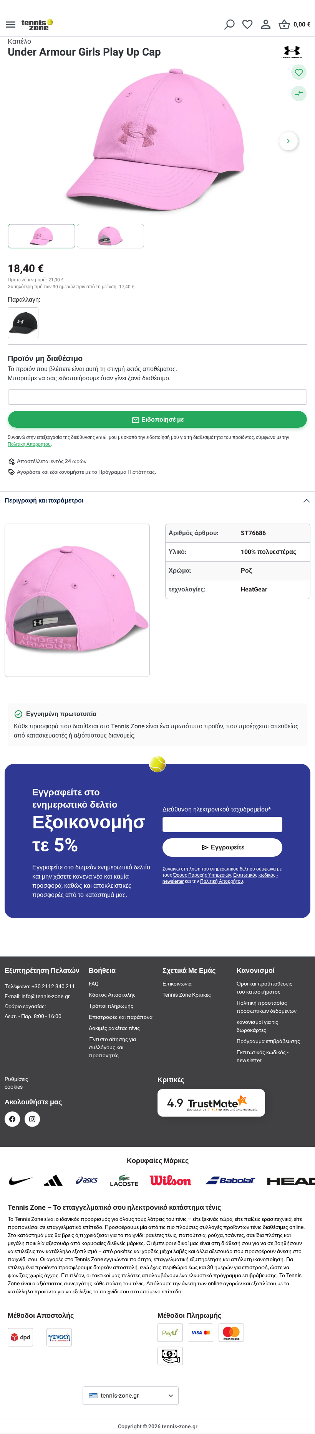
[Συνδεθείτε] (266, 24)
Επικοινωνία (177, 984)
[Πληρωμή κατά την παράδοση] (170, 1356)
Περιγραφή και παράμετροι (44, 500)
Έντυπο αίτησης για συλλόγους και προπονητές (112, 1047)
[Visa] (200, 1332)
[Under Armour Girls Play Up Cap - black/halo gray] (23, 322)
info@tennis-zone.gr (46, 996)
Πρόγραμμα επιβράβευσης (268, 1041)
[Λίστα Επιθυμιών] (247, 24)
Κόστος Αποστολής (112, 995)
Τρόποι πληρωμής (111, 1006)
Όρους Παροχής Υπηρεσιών (202, 875)
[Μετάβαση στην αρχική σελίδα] (37, 24)
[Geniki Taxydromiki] (59, 1337)
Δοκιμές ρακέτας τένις (114, 1028)
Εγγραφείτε (227, 847)
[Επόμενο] (288, 141)
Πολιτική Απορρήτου (29, 444)
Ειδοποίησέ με (162, 419)
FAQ (94, 984)
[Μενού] (11, 24)
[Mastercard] (231, 1332)
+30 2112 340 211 (53, 986)
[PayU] (170, 1332)
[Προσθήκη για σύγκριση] (299, 93)
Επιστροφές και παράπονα (121, 1017)
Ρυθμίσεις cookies (12, 1083)
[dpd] (20, 1337)
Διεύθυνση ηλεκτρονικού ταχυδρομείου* (216, 809)
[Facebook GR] (12, 1119)
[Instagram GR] (32, 1119)
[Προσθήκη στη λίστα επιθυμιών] (299, 72)
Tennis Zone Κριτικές (186, 995)
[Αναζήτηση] (229, 24)
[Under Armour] (292, 52)
